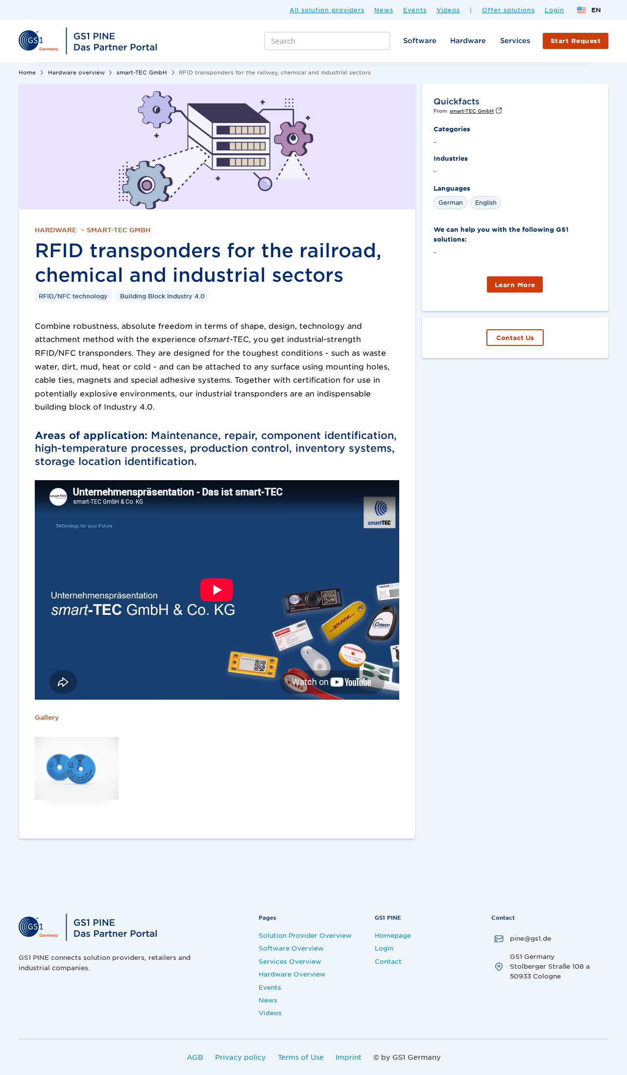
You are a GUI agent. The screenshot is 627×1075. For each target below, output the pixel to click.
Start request (576, 41)
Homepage (393, 935)
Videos (448, 10)
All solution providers (326, 10)
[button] (588, 10)
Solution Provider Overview (305, 935)
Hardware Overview (292, 974)
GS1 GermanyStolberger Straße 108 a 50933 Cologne (550, 966)
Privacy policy (240, 1056)
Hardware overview (76, 72)
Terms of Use (301, 1056)
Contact (388, 961)
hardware (468, 40)
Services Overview (290, 961)
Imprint (349, 1056)
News (383, 10)
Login (554, 10)
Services (515, 40)
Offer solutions (508, 10)
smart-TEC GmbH (142, 72)
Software (419, 40)
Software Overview (291, 948)
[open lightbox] (81, 768)
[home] (89, 40)
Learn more (515, 285)
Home (27, 72)
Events (415, 10)
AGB (195, 1056)
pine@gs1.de (530, 938)
